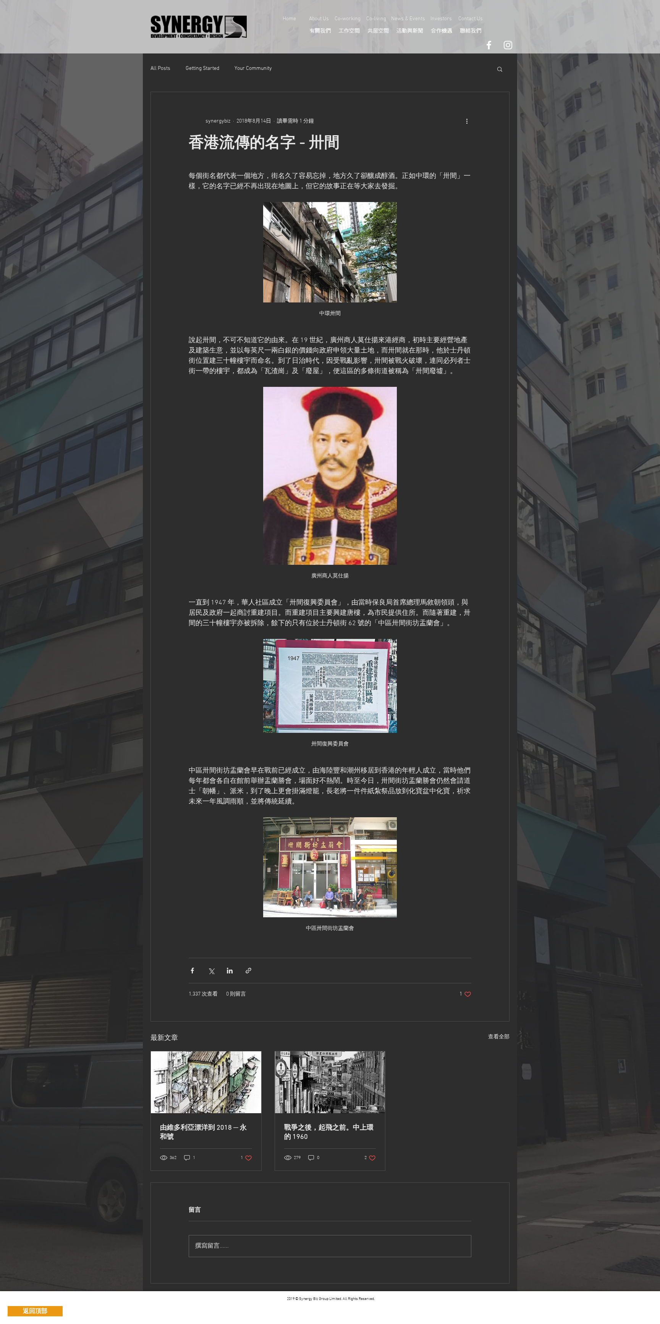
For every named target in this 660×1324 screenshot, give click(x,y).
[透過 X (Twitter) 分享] (211, 970)
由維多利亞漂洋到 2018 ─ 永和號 (203, 1132)
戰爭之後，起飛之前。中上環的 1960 (329, 1132)
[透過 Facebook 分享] (192, 970)
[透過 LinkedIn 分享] (229, 970)
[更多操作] (466, 121)
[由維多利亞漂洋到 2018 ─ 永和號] (206, 1082)
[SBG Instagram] (508, 45)
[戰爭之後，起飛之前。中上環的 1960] (330, 1082)
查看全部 (499, 1037)
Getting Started (202, 68)
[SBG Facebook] (489, 45)
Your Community (253, 68)
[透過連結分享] (248, 970)
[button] (499, 69)
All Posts (160, 68)
